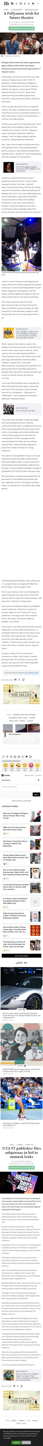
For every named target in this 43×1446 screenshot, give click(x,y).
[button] (37, 3)
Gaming (21, 1421)
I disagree (26, 1442)
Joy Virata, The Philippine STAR (22, 22)
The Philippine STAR (31, 673)
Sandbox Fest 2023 (18, 717)
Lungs (30, 721)
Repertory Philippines (24, 714)
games (14, 1421)
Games (28, 1145)
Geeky (6, 10)
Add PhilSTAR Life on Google (20, 28)
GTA (28, 1421)
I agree (16, 1443)
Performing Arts (31, 10)
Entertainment (17, 10)
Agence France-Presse (22, 1161)
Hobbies (20, 1145)
